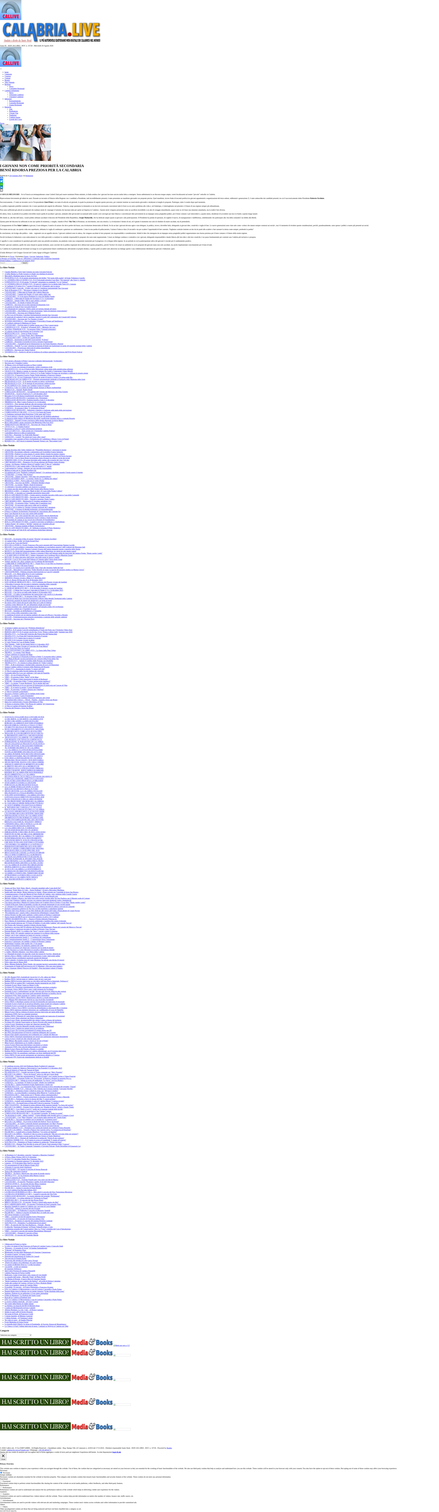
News (11, 86)
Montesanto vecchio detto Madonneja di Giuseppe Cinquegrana (28, 1252)
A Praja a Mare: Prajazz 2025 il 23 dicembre (20, 1157)
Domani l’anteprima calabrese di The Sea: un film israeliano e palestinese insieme (34, 909)
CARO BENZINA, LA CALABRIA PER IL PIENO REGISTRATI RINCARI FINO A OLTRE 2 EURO (24, 862)
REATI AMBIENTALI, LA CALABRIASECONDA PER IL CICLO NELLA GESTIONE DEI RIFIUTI (28, 775)
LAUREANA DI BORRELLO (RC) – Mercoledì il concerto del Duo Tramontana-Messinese (38, 1192)
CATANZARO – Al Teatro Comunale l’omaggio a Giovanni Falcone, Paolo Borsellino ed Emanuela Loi (42, 1146)
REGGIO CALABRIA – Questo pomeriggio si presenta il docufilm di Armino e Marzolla (37, 1097)
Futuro (26, 256)
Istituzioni (8, 99)
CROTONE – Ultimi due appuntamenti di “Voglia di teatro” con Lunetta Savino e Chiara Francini (40, 1076)
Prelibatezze (13, 111)
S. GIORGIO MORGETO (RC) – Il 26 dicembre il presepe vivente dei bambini (33, 588)
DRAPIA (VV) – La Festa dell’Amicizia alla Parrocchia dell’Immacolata (31, 634)
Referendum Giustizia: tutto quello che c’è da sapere (23, 944)
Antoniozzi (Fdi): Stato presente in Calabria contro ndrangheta (27, 995)
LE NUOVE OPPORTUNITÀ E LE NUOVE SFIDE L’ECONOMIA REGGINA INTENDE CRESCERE (24, 812)
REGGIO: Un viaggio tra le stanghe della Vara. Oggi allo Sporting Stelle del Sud (34, 568)
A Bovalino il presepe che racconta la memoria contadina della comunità (31, 584)
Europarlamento (15, 101)
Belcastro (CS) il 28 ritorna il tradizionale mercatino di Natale (27, 396)
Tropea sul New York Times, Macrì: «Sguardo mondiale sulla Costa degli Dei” (33, 888)
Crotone (7, 78)
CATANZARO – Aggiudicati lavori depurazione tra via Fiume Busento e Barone (34, 344)
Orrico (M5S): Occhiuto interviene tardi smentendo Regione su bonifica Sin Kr (33, 993)
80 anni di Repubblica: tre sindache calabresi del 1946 (24, 946)
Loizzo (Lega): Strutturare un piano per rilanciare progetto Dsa (27, 1024)
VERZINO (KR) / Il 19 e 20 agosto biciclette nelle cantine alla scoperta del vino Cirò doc (37, 460)
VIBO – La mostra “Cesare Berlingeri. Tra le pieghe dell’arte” (27, 683)
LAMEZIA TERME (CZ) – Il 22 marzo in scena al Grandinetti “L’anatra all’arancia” (35, 1140)
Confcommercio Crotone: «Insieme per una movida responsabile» (28, 468)
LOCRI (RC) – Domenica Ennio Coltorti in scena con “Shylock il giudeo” (31, 1091)
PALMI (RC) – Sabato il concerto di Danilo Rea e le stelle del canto (29, 1213)
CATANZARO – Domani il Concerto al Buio (21, 1233)
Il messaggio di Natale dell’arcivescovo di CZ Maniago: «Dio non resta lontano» (34, 966)
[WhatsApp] (219, 184)
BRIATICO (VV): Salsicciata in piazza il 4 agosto (23, 638)
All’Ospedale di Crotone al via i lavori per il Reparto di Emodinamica (30, 520)
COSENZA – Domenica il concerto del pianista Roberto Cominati (28, 1221)
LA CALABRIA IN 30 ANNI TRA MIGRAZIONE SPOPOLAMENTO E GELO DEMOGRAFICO (24, 866)
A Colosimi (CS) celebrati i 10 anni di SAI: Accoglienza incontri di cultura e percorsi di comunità (40, 907)
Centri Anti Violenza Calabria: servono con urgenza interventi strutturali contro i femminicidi (38, 900)
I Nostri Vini (13, 113)
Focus (2, 123)
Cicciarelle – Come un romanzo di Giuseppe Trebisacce (16, 1268)
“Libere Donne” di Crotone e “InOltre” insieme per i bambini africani (30, 524)
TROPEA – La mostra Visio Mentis (17, 652)
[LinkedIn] (219, 187)
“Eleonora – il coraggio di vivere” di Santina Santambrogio (26, 1248)
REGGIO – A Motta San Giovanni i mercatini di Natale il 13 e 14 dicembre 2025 (34, 590)
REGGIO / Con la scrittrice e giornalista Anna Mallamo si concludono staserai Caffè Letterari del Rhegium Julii (45, 547)
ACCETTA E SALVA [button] (8, 1511)
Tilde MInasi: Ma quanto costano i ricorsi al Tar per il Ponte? (26, 1041)
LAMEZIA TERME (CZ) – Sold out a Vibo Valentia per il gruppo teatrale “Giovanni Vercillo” (39, 1089)
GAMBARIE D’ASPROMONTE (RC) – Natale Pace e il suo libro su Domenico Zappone (37, 564)
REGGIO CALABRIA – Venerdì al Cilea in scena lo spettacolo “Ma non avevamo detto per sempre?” (42, 1134)
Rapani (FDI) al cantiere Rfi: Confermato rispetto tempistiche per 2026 (30, 983)
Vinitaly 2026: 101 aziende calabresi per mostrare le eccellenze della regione (32, 933)
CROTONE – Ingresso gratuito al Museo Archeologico (25, 526)
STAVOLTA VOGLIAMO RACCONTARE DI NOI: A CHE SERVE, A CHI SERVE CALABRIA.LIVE (24, 718)
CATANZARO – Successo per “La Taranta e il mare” (24, 319)
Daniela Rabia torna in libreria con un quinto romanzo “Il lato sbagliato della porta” (34, 1291)
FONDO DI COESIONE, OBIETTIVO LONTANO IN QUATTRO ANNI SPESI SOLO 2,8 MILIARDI (24, 780)
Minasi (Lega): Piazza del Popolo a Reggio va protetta (24, 1049)
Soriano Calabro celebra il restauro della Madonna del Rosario (27, 667)
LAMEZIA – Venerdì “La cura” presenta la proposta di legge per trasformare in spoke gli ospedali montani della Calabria (48, 346)
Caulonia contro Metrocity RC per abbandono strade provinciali (28, 605)
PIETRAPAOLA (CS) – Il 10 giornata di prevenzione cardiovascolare (30, 383)
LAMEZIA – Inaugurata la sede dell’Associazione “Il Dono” (27, 340)
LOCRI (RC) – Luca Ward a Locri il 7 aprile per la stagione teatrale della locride (34, 1109)
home (7, 72)
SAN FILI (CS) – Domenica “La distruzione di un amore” (26, 1223)
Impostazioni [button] (107, 1452)
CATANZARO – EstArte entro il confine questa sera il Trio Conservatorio (31, 325)
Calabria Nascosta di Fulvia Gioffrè (17, 1273)
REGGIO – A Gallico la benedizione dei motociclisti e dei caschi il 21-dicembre (33, 594)
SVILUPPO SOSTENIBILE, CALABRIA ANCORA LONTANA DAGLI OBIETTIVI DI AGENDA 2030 (24, 796)
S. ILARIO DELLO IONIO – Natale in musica (22, 576)
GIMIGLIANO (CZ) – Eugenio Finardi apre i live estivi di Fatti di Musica (31, 1180)
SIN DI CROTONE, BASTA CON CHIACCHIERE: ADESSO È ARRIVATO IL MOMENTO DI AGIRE (24, 763)
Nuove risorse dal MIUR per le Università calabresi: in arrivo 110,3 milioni (32, 917)
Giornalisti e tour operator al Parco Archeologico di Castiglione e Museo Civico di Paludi (37, 439)
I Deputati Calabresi (16, 95)
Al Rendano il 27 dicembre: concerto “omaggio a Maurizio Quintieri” (30, 1155)
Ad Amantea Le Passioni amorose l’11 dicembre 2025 (24, 1161)
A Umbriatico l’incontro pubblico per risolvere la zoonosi (25, 487)
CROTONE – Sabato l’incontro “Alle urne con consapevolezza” (28, 477)
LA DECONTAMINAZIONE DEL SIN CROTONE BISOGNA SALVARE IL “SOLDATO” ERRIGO (24, 821)
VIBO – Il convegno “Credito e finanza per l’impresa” (24, 689)
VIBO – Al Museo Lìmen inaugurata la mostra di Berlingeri (26, 679)
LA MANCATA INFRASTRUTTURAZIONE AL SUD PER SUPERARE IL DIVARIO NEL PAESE (24, 858)
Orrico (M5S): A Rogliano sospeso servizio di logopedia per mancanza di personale (35, 1002)
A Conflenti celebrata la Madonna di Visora (20, 323)
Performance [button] (4, 1485)
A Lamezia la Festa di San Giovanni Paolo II (21, 307)
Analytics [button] (3, 1492)
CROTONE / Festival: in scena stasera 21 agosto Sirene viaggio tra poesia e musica (35, 454)
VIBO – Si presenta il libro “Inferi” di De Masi (21, 677)
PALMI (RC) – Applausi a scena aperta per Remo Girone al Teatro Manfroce (32, 1136)
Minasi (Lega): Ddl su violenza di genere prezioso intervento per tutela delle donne (34, 1012)
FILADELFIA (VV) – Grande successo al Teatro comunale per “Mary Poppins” (34, 1072)
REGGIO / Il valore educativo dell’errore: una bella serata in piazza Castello (32, 557)
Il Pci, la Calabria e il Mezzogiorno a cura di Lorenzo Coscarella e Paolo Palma (33, 1289)
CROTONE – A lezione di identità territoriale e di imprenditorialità (29, 509)
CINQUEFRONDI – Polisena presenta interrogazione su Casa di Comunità (32, 572)
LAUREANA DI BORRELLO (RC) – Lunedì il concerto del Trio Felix (31, 1194)
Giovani (32, 256)
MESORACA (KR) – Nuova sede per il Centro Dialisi (24, 481)
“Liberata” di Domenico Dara (15, 1250)
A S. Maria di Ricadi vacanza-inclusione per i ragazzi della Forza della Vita (32, 659)
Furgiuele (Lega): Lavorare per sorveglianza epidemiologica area (28, 1006)
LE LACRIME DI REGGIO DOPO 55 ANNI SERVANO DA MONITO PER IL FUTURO (22, 788)
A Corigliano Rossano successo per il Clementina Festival (25, 406)
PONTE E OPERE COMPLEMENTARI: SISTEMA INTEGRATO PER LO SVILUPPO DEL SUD (24, 849)
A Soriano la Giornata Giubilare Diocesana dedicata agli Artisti (27, 698)
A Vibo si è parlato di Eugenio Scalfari (18, 706)
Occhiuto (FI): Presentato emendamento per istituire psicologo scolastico (31, 987)
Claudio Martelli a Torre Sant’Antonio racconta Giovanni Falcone (28, 272)
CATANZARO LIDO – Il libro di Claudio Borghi (23, 338)
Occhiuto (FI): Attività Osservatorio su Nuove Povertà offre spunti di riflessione (33, 1022)
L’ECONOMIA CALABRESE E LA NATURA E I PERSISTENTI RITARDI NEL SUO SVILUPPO (24, 845)
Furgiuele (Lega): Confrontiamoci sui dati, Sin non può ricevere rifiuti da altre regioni (35, 991)
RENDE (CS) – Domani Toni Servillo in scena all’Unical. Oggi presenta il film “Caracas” (37, 1144)
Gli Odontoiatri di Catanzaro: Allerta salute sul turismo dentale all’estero (30, 309)
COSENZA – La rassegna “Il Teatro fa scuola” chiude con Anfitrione (30, 1082)
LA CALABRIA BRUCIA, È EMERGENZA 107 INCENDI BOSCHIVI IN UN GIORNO (22, 829)
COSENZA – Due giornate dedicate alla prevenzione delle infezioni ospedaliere (33, 404)
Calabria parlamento (12, 91)
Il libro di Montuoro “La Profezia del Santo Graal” (23, 1295)
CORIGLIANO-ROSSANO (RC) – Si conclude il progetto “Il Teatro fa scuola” (34, 1113)
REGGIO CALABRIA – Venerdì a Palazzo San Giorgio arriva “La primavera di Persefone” (38, 1130)
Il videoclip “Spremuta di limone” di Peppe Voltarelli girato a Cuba (29, 1227)
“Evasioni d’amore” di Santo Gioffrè (18, 1254)
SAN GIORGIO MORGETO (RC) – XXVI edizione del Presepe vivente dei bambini (36, 582)
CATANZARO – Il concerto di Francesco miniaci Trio (24, 1219)
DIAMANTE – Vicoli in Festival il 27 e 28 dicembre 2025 (26, 394)
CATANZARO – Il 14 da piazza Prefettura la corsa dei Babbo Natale (30, 296)
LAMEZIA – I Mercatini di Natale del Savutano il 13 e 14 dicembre (29, 298)
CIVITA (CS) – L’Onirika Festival (17, 427)
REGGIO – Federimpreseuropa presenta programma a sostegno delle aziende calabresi (36, 617)
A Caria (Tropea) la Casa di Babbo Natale (20, 642)
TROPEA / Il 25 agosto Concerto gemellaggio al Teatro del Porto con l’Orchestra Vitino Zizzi (38, 630)
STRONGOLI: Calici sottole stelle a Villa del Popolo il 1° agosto (28, 466)
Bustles (169, 1448)
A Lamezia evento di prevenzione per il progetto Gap (24, 331)
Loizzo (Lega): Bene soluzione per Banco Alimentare (24, 1018)
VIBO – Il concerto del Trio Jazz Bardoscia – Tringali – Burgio (27, 1225)
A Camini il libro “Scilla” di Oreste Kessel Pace (22, 541)
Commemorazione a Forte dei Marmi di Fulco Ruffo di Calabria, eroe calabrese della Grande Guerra (41, 894)
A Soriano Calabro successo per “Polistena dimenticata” (25, 628)
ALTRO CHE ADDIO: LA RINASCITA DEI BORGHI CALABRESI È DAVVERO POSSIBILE (24, 722)
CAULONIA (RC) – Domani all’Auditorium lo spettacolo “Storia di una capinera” (34, 1138)
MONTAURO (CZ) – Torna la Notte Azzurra (21, 333)
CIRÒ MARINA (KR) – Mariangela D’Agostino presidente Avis (28, 501)
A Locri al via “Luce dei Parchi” (16, 543)
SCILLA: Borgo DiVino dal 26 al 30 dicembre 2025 (24, 580)
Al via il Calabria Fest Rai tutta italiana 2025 (21, 1190)
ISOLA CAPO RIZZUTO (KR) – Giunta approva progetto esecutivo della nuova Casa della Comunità (42, 495)
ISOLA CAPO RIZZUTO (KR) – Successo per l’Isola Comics (27, 497)
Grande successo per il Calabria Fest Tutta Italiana (23, 1186)
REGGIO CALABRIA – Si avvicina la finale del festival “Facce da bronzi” (32, 1122)
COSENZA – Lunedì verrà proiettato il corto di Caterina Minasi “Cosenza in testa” (34, 1101)
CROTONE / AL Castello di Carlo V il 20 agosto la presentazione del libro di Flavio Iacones (38, 456)
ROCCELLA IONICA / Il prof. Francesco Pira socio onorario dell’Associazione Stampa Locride (40, 545)
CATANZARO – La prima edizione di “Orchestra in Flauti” (26, 1198)
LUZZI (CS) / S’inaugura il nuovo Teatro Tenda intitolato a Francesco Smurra (33, 375)
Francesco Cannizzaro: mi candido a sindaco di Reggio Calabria (28, 941)
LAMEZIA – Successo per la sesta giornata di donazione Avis (27, 305)
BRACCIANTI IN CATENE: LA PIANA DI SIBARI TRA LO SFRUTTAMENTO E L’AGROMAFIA (24, 854)
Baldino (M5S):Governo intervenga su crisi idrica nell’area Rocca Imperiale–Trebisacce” (36, 981)
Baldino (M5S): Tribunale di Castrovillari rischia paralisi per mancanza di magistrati (35, 1016)
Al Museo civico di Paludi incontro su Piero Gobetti (23, 365)
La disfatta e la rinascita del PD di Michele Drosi (22, 1306)
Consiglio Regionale (16, 103)
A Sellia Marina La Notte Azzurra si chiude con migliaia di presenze (29, 274)
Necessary (6, 1473)
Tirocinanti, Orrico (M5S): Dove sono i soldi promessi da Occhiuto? (29, 989)
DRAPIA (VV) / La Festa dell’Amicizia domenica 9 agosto (26, 636)
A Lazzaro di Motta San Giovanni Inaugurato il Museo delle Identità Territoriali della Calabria (38, 598)
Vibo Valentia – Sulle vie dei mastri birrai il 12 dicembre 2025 (27, 644)
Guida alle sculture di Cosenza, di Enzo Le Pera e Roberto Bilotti (28, 1283)
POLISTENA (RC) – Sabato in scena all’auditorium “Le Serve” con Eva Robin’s (34, 1080)
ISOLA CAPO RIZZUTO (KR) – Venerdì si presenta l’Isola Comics (29, 499)
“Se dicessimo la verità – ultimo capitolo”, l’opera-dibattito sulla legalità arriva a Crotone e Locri (39, 1115)
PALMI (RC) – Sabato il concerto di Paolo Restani (23, 1188)
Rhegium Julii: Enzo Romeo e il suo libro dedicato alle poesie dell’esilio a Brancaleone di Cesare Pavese (42, 911)
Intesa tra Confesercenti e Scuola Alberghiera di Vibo (24, 702)
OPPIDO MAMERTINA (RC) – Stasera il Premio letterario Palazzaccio (31, 919)
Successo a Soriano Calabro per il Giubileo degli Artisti (24, 694)
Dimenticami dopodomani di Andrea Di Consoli (22, 1256)
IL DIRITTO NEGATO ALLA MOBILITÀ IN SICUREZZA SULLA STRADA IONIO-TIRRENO (24, 767)
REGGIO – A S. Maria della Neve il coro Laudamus (24, 574)
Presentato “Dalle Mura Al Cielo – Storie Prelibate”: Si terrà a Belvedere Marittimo (34, 890)
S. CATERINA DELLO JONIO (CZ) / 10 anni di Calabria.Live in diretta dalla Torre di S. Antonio (40, 284)
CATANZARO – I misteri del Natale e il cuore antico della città (28, 294)
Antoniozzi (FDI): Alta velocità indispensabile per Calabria (26, 1047)
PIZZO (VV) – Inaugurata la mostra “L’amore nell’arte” (25, 669)
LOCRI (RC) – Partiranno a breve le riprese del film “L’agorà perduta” (30, 1099)
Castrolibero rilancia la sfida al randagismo (20, 433)
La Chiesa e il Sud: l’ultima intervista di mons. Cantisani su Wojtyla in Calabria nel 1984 (36, 1326)
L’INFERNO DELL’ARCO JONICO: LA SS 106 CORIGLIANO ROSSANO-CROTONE (23, 825)
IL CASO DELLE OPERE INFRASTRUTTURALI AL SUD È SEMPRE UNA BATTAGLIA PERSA (24, 804)
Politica (47, 256)
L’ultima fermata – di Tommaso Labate (19, 1318)
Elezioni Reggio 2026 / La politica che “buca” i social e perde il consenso (31, 931)
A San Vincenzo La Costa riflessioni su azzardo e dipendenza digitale (30, 950)
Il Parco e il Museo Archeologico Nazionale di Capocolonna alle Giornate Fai (32, 511)
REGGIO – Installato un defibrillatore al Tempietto (23, 611)
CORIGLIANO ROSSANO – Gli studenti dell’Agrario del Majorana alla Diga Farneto (36, 392)
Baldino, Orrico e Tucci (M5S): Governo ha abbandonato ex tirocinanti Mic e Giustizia (36, 1008)
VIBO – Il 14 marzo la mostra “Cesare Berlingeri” (23, 687)
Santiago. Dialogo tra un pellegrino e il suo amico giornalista (26, 1293)
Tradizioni (12, 115)
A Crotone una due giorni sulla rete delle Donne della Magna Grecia (29, 489)
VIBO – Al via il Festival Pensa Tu (17, 675)
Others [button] (2, 1504)
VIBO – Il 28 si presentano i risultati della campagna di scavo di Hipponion (32, 665)
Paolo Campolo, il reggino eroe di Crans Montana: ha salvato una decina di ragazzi (34, 960)
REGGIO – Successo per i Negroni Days (19, 619)
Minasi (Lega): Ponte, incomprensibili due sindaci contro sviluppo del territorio (33, 1020)
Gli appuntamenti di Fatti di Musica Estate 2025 (22, 1165)
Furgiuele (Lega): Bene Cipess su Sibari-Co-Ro (22, 985)
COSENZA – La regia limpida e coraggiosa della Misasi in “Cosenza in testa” (33, 1093)
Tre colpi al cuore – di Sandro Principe (18, 1320)
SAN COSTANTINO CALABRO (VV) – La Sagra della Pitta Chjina (30, 650)
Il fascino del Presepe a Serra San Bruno (19, 708)
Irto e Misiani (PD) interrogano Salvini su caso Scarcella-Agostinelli (29, 1000)
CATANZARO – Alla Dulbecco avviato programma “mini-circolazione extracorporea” (36, 311)
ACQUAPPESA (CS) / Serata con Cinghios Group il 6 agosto (27, 386)
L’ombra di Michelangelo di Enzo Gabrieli (20, 1308)
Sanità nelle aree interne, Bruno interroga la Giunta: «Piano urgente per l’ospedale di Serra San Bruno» (42, 892)
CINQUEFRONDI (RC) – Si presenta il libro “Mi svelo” (25, 596)
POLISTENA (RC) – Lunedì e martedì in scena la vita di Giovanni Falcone (32, 1126)
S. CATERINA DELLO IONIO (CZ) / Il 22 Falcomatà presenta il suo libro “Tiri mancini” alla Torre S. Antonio (45, 280)
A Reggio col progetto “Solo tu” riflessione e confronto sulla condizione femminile (29, 259)
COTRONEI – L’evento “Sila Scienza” (19, 474)
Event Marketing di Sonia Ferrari (16, 1322)
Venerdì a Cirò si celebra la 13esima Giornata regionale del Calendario (30, 507)
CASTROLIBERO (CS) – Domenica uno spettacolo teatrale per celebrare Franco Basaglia (37, 1128)
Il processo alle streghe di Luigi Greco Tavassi (21, 1260)
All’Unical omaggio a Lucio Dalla (17, 1215)
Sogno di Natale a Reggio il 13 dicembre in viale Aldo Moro (26, 586)
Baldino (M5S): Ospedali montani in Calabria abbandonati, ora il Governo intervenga (35, 1051)
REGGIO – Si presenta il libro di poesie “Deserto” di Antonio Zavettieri (30, 539)
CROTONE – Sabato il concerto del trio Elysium (22, 1208)
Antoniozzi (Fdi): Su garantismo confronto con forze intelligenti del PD (30, 1053)
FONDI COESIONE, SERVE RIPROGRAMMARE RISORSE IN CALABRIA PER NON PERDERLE (24, 771)
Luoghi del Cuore (15, 119)
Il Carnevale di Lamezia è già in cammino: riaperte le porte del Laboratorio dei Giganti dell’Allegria (40, 317)
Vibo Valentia (9, 82)
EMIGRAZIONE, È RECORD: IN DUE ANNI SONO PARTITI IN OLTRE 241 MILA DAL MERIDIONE (25, 833)
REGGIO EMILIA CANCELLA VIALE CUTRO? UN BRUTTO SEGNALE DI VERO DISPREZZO (24, 726)
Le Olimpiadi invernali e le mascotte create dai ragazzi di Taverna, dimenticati (32, 954)
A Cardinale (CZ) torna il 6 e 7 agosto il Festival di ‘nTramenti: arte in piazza (32, 286)
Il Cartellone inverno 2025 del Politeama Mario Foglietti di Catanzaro (30, 1066)
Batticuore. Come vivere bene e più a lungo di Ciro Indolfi (26, 1275)
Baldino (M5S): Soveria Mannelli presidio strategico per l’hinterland (29, 1026)
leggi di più (116, 1452)
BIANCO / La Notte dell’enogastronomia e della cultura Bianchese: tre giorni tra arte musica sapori (40, 551)
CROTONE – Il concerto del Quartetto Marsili (21, 1235)
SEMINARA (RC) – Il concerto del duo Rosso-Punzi (24, 1200)
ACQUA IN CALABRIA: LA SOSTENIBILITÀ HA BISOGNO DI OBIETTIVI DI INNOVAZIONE (24, 870)
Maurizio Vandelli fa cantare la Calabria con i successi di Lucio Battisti (30, 1206)
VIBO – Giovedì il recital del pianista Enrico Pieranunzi (25, 1217)
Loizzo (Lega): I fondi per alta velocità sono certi (22, 1039)
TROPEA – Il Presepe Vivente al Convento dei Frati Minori (26, 646)
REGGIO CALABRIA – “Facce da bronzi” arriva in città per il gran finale (32, 1074)
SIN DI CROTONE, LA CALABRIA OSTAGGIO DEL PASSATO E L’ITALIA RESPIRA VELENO (24, 792)
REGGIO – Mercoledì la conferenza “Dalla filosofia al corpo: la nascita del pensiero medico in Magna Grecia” (44, 570)
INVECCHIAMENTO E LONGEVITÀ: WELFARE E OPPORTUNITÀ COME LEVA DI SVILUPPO (24, 730)
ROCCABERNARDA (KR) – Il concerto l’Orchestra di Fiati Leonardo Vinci (33, 1204)
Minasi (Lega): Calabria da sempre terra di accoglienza (24, 1028)
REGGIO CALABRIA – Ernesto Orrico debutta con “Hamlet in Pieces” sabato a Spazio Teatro (39, 1107)
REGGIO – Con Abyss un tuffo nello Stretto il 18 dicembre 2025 (28, 592)
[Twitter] (219, 181)
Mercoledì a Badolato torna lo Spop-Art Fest (21, 276)
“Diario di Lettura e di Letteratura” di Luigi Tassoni (23, 1263)
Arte (10, 109)
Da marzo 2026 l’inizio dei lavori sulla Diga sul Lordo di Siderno (28, 603)
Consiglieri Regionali (16, 89)
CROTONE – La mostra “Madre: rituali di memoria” (24, 485)
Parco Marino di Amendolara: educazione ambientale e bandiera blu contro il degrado (35, 921)
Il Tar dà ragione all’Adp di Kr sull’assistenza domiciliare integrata (28, 530)
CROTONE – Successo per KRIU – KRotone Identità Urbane (27, 483)
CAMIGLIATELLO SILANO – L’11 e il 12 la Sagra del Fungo (28, 412)
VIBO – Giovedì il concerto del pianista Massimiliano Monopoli (28, 1231)
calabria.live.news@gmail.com (18, 1450)
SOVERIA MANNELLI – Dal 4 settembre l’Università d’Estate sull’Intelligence (34, 321)
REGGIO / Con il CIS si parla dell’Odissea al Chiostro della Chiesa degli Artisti (33, 559)
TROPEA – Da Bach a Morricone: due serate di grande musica (27, 1173)
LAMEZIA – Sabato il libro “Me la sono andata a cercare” (26, 301)
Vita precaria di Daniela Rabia (15, 1258)
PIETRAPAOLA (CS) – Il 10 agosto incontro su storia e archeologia (29, 381)
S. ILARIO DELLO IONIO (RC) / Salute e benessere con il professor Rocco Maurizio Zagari (39, 555)
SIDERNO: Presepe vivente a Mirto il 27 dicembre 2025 (25, 578)
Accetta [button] (99, 1452)
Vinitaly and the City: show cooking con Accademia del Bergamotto (29, 561)
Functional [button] (4, 1479)
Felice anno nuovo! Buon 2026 (16, 962)
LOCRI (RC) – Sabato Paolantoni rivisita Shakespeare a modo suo (29, 1085)
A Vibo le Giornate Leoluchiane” (16, 692)
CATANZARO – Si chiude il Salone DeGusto (21, 303)
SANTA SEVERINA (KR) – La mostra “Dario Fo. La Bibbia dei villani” (31, 479)
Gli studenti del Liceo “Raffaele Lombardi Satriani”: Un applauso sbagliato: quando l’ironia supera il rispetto (44, 472)
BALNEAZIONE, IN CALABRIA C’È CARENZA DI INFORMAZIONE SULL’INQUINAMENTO (24, 837)
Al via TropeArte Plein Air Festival (17, 648)
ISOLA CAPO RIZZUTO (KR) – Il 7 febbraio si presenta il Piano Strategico (32, 528)
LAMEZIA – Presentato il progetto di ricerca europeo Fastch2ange (29, 342)
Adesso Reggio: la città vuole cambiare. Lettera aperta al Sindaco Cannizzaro (32, 915)
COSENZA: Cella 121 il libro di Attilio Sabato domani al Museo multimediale (33, 388)
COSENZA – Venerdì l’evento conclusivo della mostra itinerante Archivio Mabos (34, 420)
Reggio (7, 80)
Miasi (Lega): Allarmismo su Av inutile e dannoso (22, 1043)
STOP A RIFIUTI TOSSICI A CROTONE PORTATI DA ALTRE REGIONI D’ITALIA (21, 784)
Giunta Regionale (15, 105)
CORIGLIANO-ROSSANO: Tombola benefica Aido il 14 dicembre (29, 400)
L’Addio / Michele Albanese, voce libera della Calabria (24, 952)
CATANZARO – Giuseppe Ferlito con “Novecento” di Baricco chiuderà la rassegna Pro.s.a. (38, 1078)
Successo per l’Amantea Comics (16, 363)
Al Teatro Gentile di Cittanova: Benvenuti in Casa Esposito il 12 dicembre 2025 (33, 1068)
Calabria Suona (14, 117)
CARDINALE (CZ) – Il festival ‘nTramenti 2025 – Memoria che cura (30, 327)
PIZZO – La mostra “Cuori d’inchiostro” (19, 696)
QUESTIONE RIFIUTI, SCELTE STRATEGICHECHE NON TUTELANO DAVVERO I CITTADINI (24, 841)
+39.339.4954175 (44, 1450)
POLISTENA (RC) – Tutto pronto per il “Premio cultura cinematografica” (31, 1095)
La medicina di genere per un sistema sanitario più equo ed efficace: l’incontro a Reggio (36, 615)
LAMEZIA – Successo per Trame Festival (20, 350)
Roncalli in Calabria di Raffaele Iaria (18, 1297)
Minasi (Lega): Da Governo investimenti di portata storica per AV (28, 1030)
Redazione (29, 176)
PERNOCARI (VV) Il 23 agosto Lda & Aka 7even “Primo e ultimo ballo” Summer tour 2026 (38, 632)
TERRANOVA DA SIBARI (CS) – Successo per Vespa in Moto (28, 425)
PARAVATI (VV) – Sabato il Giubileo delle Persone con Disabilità (29, 661)
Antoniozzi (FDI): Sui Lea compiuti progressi (21, 1014)
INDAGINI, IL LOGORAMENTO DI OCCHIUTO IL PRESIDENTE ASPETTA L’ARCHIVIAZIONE (24, 734)
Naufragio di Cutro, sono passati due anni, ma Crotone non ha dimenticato (31, 516)
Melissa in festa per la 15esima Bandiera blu (20, 470)
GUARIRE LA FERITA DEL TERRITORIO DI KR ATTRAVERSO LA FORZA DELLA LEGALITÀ (24, 874)
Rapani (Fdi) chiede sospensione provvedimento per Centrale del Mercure (31, 1035)
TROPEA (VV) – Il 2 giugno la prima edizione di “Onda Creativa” (29, 663)
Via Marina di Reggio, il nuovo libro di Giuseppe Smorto (25, 1279)
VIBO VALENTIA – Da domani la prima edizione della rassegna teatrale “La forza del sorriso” (39, 1105)
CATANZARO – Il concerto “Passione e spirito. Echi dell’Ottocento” (30, 1182)
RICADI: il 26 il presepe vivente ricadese (19, 640)
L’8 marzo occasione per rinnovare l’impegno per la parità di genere (29, 948)
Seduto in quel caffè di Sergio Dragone (19, 1312)
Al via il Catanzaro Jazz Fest (15, 1178)
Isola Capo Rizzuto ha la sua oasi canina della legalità (24, 514)
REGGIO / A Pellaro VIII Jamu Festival (19, 566)
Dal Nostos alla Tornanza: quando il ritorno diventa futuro (25, 925)
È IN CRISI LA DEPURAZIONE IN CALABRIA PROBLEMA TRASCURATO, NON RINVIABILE (24, 759)
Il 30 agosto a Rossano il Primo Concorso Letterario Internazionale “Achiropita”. (34, 361)
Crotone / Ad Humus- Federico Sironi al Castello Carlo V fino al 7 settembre (32, 464)
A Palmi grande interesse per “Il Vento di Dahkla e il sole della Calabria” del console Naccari (38, 923)
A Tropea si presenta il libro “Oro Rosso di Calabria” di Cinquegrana (29, 704)
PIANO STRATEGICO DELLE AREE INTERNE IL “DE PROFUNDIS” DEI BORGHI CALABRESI (24, 800)
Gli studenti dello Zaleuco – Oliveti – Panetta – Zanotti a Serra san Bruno (31, 700)
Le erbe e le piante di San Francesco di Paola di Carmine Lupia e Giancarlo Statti (34, 1246)
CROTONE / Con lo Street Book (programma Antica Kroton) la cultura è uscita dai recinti (37, 458)
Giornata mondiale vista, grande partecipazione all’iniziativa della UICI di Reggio (34, 607)
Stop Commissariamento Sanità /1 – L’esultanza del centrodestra (28, 937)
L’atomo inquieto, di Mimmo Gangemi (18, 1316)
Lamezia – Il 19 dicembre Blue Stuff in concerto (22, 1163)
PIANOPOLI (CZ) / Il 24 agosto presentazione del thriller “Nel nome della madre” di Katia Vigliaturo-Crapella (45, 278)
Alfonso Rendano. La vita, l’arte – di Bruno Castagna (24, 1310)
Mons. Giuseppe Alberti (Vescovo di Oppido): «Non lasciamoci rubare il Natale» (34, 968)
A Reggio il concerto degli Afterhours (18, 1167)
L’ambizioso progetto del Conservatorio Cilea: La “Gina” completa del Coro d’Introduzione (38, 1229)
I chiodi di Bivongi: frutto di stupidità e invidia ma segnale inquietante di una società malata (37, 904)
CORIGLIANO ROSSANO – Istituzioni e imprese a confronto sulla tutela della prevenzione (38, 410)
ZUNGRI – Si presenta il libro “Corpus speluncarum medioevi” (28, 681)
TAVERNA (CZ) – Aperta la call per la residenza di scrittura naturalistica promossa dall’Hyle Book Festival (43, 352)
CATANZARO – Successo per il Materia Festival (22, 313)
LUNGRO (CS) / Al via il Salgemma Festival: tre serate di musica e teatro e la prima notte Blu (38, 377)
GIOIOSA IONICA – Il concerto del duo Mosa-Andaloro (25, 1184)
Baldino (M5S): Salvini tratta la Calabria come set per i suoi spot (28, 979)
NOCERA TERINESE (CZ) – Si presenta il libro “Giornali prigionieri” (30, 329)
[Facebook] (219, 178)
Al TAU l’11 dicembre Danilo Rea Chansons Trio (23, 1159)
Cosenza (8, 76)
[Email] (219, 190)
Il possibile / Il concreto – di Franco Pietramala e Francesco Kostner (29, 1287)
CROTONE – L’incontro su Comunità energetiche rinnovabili (27, 493)
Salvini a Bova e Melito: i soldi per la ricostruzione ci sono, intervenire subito (32, 956)
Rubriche (8, 107)
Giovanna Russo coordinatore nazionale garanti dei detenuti (26, 958)
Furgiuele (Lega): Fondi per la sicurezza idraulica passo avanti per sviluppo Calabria (35, 1004)
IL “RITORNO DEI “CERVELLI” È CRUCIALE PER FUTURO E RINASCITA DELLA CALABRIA (24, 808)
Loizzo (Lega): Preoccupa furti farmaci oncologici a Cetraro (26, 1045)
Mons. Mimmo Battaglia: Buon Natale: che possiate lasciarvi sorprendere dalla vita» (35, 964)
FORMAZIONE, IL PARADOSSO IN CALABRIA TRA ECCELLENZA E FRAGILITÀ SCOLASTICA (25, 743)
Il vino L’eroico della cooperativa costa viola (21, 613)
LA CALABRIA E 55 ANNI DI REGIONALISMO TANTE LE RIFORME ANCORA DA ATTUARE (24, 751)
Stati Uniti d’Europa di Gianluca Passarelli (20, 1271)
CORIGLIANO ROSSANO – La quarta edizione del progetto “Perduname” (32, 1196)
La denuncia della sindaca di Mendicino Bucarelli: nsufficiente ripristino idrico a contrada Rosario (40, 418)
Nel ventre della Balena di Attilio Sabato (19, 1304)
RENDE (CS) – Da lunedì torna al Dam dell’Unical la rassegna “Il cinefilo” (32, 1103)
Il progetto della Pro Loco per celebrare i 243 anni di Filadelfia (27, 673)
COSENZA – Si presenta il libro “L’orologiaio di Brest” (25, 408)
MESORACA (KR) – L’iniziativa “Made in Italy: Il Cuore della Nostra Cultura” (34, 491)
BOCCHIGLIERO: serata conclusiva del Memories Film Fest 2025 (29, 423)
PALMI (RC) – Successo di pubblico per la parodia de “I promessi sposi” (31, 1119)
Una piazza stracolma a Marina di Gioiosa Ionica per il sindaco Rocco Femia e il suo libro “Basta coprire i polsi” (45, 902)
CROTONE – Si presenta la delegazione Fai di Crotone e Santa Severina (31, 518)
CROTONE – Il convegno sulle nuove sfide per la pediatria (26, 505)
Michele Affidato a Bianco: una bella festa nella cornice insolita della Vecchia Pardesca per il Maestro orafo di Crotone (47, 898)
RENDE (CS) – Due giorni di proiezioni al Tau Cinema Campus (28, 1111)
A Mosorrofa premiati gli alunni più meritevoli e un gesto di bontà (28, 601)
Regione (8, 84)
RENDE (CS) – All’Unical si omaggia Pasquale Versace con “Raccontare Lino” (33, 441)
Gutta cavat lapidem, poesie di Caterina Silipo (21, 1285)
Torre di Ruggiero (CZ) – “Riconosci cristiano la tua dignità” (26, 290)
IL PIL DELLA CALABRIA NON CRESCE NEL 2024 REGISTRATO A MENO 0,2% (21, 878)
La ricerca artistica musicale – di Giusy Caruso (21, 1302)
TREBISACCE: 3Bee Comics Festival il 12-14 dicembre (25, 402)
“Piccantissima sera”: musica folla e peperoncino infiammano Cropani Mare (32, 913)
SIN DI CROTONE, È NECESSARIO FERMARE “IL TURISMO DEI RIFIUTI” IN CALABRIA (24, 747)
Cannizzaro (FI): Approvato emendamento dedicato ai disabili (27, 1057)
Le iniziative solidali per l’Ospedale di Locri (20, 609)
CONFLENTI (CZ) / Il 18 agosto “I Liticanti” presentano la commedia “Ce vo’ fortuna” (36, 282)
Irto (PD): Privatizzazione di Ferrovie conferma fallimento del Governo (30, 1032)
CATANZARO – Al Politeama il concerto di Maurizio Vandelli (27, 1210)
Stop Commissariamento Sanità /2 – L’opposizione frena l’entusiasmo (30, 939)
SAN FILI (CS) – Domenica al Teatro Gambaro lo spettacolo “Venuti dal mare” (33, 1142)
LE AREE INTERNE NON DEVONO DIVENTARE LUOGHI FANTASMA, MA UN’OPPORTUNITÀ (25, 755)
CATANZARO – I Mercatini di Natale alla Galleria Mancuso (27, 292)
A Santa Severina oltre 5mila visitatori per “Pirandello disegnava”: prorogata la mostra (35, 450)
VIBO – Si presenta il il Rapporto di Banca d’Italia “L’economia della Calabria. (33, 657)
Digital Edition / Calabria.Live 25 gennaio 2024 (17, 261)
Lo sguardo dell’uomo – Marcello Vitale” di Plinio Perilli (25, 1277)
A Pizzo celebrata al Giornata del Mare (18, 655)
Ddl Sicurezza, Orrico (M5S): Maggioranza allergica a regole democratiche (32, 998)
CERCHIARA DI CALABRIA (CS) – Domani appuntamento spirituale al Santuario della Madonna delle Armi (45, 379)
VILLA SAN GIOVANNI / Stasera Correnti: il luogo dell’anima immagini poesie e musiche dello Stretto (42, 549)
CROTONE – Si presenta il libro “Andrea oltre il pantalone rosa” (28, 503)
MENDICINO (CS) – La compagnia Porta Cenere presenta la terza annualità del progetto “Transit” (40, 1087)
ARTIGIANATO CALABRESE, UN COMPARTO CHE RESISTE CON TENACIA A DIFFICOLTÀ (24, 738)
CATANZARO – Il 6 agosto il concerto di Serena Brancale (26, 1169)
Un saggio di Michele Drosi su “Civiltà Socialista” (23, 1265)
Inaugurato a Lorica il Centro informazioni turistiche (23, 429)
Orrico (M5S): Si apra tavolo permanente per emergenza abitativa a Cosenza (32, 1055)
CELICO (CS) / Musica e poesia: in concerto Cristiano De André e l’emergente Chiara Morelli (39, 371)
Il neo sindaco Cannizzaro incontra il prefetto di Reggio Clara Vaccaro (30, 929)
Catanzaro (8, 74)
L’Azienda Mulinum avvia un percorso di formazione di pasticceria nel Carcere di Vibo (36, 685)
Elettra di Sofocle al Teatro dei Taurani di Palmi (22, 1070)
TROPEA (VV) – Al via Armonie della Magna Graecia (24, 1176)
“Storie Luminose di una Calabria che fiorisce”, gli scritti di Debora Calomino (32, 1281)
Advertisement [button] (5, 1498)
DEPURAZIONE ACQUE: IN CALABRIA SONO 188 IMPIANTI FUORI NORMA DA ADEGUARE (24, 817)
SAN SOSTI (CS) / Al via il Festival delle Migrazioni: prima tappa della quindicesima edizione (39, 369)
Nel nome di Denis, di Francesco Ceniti (19, 1314)
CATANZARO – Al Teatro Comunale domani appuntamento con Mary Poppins (34, 1124)
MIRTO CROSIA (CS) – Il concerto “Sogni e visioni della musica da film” (32, 1202)
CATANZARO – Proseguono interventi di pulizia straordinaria (27, 348)
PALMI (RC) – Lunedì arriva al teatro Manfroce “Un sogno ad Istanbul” (31, 1132)
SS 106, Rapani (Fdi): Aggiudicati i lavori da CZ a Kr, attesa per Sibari (30, 977)
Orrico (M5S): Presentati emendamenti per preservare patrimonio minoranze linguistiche (36, 1037)
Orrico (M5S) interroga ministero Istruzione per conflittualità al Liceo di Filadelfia (34, 1010)
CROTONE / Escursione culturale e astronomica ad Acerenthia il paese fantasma (34, 452)
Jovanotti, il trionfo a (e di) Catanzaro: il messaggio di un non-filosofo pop (31, 896)
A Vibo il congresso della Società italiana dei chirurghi (24, 671)
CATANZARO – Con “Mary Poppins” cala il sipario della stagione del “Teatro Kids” (35, 1117)
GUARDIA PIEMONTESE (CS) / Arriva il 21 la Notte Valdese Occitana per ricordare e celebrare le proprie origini (46, 373)
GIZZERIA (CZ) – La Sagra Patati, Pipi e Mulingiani (24, 335)
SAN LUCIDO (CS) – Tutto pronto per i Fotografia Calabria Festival (30, 431)
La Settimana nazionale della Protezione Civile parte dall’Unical (28, 414)
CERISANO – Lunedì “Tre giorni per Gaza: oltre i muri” (25, 437)
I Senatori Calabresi (16, 97)
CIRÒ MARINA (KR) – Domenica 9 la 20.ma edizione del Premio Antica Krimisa (34, 462)
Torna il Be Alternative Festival (16, 1171)
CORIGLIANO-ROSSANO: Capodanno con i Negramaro (26, 398)
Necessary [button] (3, 1470)
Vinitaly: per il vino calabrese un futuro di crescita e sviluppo (26, 935)
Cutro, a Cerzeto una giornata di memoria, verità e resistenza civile (28, 367)
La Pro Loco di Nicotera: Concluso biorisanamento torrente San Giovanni (31, 315)
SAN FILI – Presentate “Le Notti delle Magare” (22, 435)
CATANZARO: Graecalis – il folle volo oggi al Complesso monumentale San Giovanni (36, 288)
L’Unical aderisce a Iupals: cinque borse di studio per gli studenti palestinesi (32, 416)
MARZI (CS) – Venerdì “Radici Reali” (19, 390)
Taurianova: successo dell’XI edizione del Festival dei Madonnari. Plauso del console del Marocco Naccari (43, 927)
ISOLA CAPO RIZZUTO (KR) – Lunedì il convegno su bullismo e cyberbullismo (35, 522)
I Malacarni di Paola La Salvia (15, 1244)
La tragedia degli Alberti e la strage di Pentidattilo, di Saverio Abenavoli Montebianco (35, 1324)
